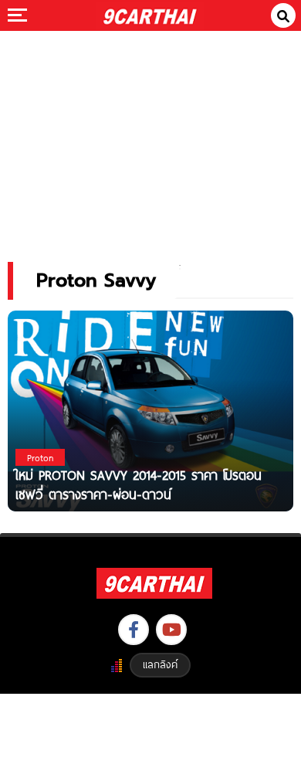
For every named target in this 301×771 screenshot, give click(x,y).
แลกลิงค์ (160, 664)
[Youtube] (171, 629)
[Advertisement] (150, 136)
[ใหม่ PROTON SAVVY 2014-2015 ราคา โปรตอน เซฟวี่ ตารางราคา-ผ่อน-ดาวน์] (150, 410)
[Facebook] (133, 629)
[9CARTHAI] (150, 15)
